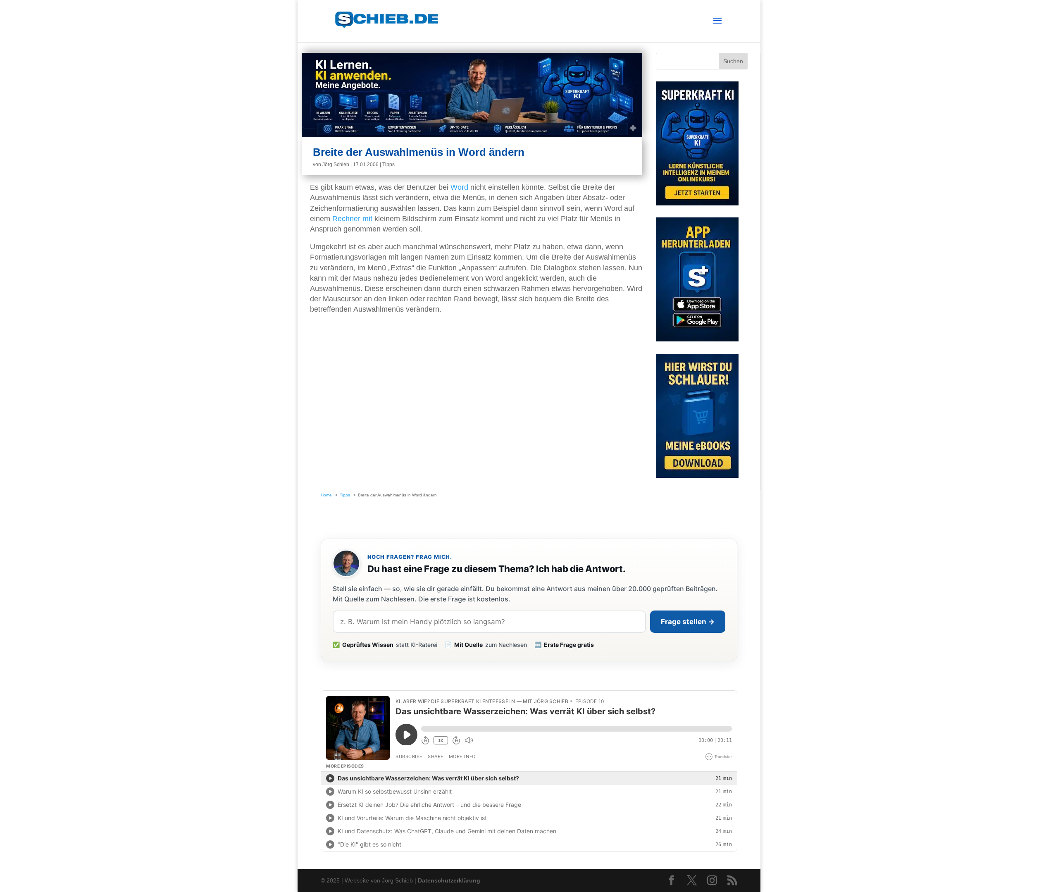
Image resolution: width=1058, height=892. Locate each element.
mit (367, 219)
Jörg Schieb (335, 164)
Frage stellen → (688, 622)
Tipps (388, 164)
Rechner (346, 219)
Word (459, 187)
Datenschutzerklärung (449, 880)
